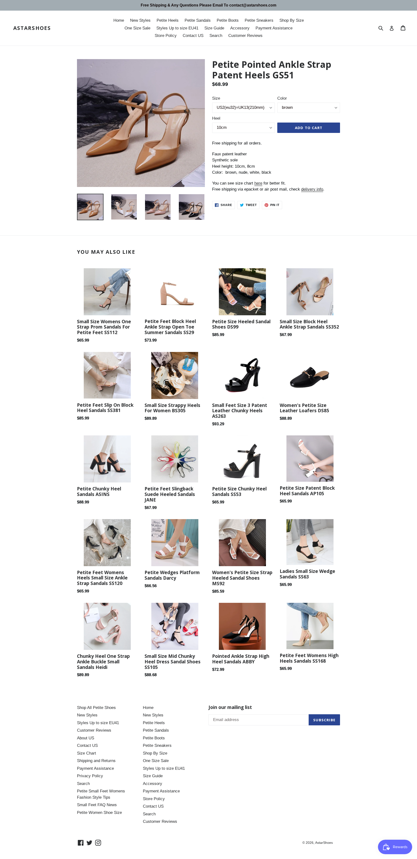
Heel (216, 118)
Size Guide (214, 28)
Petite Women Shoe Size (99, 812)
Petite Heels (168, 20)
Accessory (240, 28)
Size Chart (86, 753)
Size (216, 98)
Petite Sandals (198, 20)
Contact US (193, 35)
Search (215, 35)
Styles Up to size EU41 (177, 28)
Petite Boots (228, 20)
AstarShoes (32, 28)
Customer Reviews (245, 35)
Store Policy (166, 35)
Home (118, 20)
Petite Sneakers (259, 20)
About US (85, 738)
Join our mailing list (230, 707)
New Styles (140, 20)
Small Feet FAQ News (97, 805)
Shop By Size (291, 20)
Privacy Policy (90, 776)
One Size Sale (137, 28)
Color (282, 98)
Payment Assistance (274, 28)
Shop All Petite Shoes (96, 707)
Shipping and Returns (96, 760)
